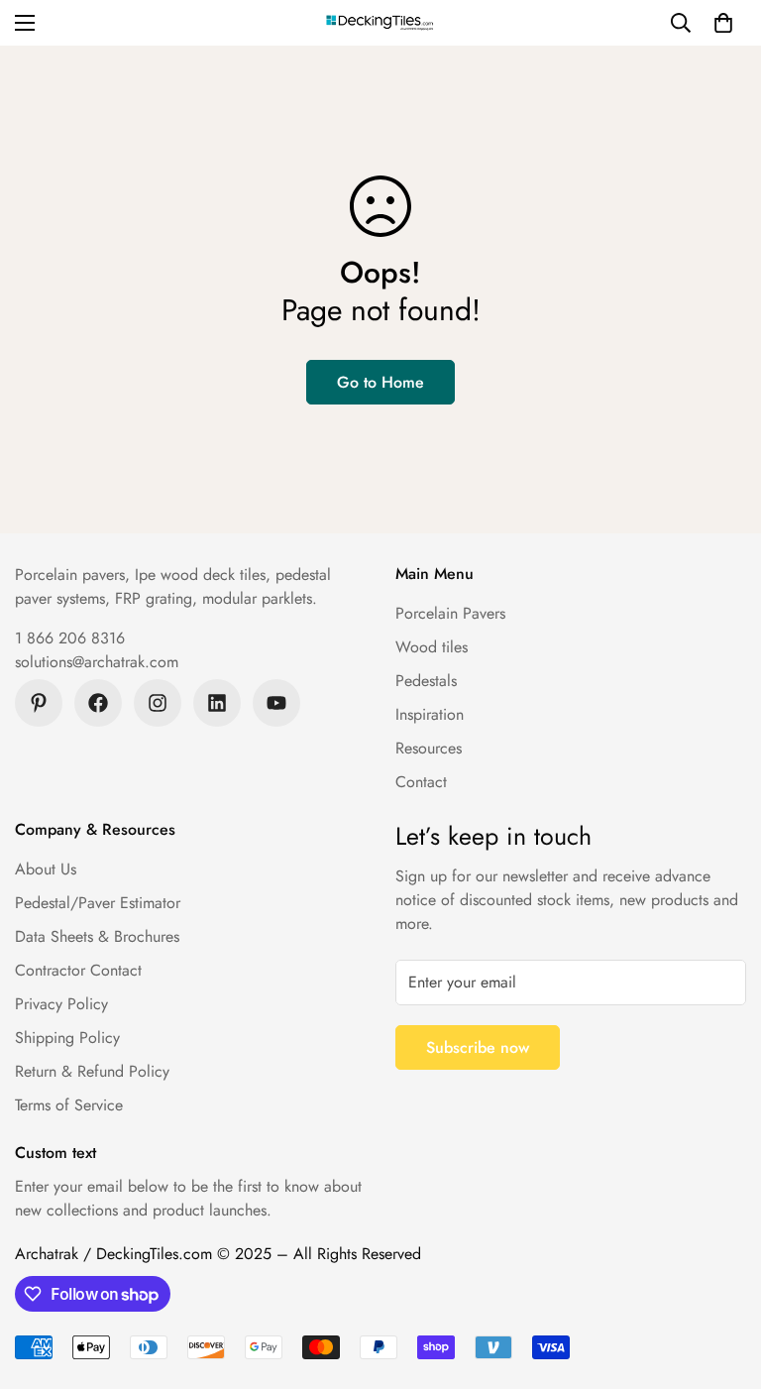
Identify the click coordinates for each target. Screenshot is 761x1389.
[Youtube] (276, 703)
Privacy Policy (61, 1003)
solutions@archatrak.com (96, 661)
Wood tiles (431, 647)
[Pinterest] (38, 703)
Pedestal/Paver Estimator (97, 902)
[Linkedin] (217, 703)
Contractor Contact (78, 970)
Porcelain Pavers (450, 613)
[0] (723, 23)
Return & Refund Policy (92, 1071)
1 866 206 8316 (70, 638)
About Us (45, 869)
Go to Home (380, 382)
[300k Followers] (98, 703)
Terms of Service (69, 1105)
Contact (421, 781)
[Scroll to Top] (722, 1281)
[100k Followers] (157, 703)
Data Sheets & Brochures (97, 936)
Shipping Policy (67, 1037)
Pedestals (426, 680)
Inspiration (429, 714)
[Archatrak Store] (380, 23)
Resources (428, 748)
